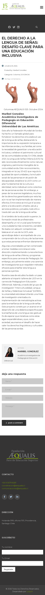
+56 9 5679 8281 (9, 483)
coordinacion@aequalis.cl (13, 485)
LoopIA (30, 591)
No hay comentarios (12, 79)
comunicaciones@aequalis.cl (15, 488)
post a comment (15, 423)
